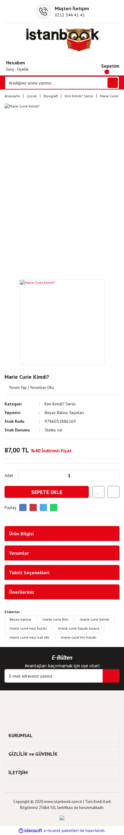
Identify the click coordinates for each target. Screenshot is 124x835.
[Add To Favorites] (98, 492)
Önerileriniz (21, 592)
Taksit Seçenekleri (29, 572)
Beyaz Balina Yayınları (64, 412)
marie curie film (55, 619)
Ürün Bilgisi (21, 534)
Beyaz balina (20, 619)
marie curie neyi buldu (28, 628)
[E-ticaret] (61, 831)
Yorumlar (19, 553)
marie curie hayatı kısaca (78, 628)
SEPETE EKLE (46, 492)
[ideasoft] (30, 831)
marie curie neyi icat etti (29, 637)
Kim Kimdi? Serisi (60, 404)
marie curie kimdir (95, 619)
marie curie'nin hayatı (78, 637)
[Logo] (62, 39)
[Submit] (111, 676)
